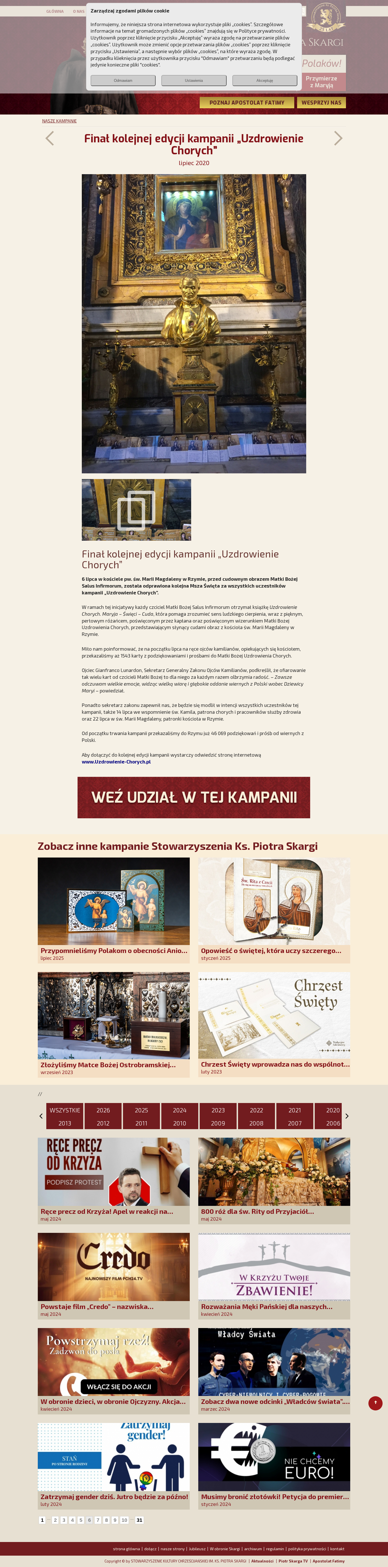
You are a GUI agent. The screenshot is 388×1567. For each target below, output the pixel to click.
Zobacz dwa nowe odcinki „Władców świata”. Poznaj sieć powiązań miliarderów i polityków (275, 1405)
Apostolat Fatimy (329, 1561)
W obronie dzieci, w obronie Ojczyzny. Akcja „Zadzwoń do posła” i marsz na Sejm (110, 1405)
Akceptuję (264, 80)
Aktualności (262, 1561)
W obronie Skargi (225, 1548)
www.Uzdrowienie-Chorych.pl (116, 761)
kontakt (337, 1548)
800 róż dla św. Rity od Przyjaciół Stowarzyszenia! (254, 1215)
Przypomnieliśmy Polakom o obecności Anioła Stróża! (114, 954)
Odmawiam (123, 80)
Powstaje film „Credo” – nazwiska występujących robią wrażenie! (94, 1310)
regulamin (275, 1548)
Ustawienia (194, 80)
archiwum (253, 1548)
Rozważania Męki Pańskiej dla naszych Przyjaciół (264, 1310)
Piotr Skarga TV (293, 1561)
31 (139, 1520)
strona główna (126, 1548)
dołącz (150, 1548)
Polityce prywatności (262, 31)
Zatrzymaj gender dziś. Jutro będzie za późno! (114, 1496)
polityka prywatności (307, 1548)
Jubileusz (197, 1548)
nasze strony (173, 1548)
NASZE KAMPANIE (59, 120)
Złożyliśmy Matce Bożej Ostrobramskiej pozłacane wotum (105, 1068)
